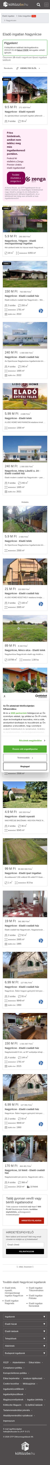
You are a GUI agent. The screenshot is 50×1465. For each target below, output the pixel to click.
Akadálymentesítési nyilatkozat (17, 1415)
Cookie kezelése (11, 1384)
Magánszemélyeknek (13, 1400)
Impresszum (9, 1421)
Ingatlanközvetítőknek (13, 1389)
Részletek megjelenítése (30, 740)
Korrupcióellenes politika (15, 1373)
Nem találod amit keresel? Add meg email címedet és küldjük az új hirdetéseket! (23, 1238)
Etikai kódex (34, 1362)
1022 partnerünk (19, 713)
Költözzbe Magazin (12, 1405)
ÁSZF (6, 1362)
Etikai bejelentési (11, 1378)
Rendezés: (8, 68)
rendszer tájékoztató (32, 1378)
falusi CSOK (23, 50)
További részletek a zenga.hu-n (15, 178)
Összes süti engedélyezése (25, 749)
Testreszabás (23, 758)
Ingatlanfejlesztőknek (13, 1394)
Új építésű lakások (34, 1405)
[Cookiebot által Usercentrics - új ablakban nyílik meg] (35, 696)
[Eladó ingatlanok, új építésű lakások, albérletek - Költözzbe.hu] (25, 1448)
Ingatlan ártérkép (35, 1400)
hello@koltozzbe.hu (11, 1431)
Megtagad (25, 766)
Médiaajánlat (29, 1384)
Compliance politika (12, 1368)
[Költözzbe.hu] (15, 5)
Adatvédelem (19, 1362)
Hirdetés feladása (31, 1221)
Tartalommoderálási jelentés (16, 1410)
